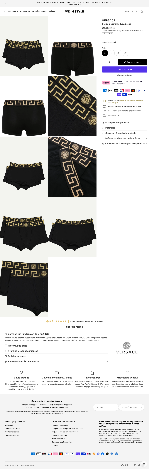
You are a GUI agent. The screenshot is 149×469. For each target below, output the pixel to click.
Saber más (121, 84)
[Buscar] (5, 11)
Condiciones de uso (12, 432)
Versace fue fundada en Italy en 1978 (28, 334)
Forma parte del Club (59, 435)
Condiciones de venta (12, 428)
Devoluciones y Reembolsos (62, 442)
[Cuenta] (136, 11)
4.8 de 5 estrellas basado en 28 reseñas (86, 321)
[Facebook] (122, 465)
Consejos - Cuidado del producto (120, 133)
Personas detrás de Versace (23, 361)
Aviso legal (9, 425)
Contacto (55, 445)
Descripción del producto (117, 122)
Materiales (110, 128)
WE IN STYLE (14, 465)
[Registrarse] (141, 407)
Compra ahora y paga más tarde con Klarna (67, 428)
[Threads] (138, 465)
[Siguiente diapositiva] (141, 3)
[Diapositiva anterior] (5, 3)
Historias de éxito (17, 345)
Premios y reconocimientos (23, 351)
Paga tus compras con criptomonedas (65, 432)
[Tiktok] (130, 465)
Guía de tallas (108, 42)
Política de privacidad (12, 435)
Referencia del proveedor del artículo (122, 138)
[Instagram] (126, 465)
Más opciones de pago (124, 75)
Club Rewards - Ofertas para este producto (125, 143)
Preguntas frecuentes (60, 425)
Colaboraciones (16, 356)
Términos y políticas (27, 465)
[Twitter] (134, 465)
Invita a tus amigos (58, 438)
